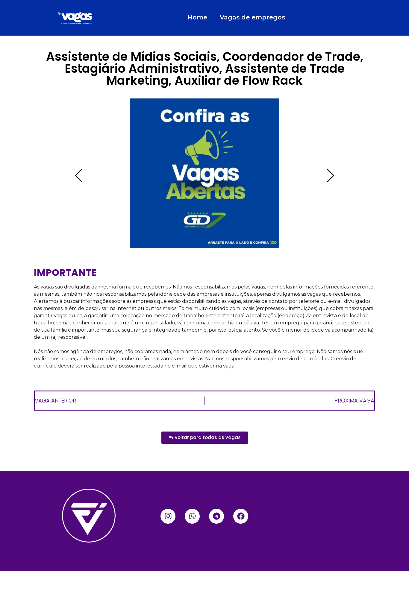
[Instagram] (167, 516)
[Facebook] (240, 516)
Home (197, 17)
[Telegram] (216, 516)
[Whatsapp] (192, 516)
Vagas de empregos (252, 17)
